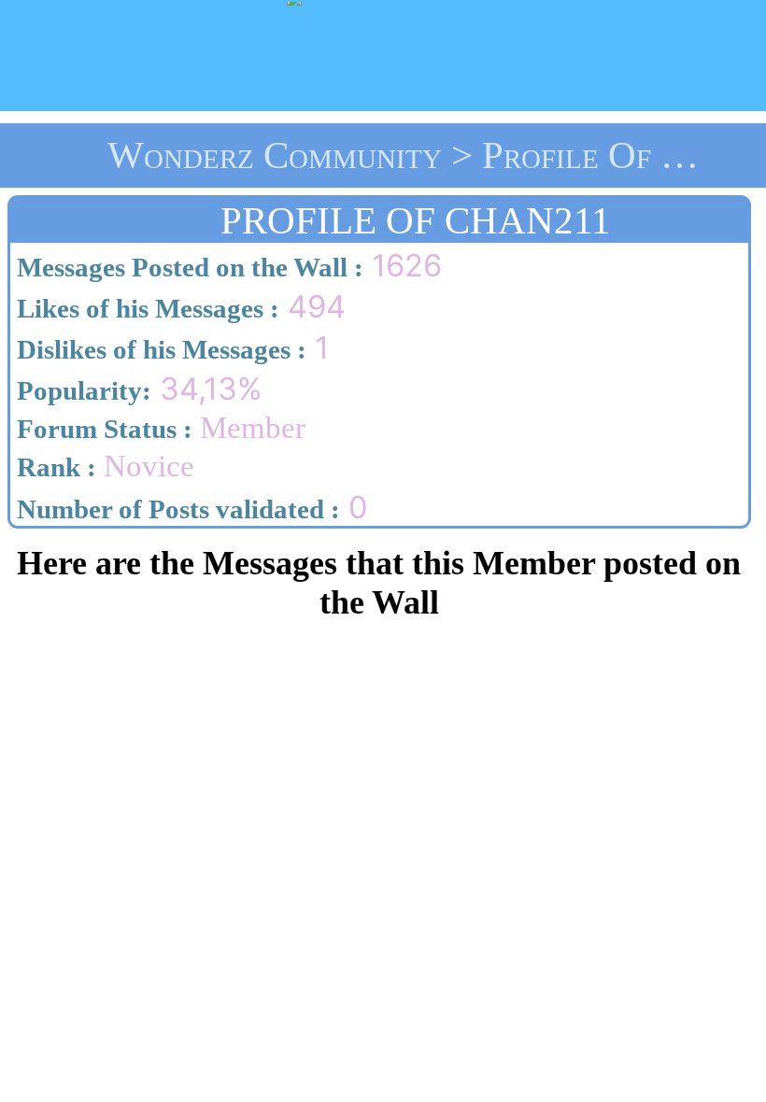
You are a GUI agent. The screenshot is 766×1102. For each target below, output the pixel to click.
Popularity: (80, 390)
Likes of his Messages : (144, 308)
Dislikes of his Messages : (158, 349)
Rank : (53, 467)
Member (157, 428)
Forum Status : (101, 429)
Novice (102, 466)
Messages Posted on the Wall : (186, 267)
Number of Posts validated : (175, 509)
